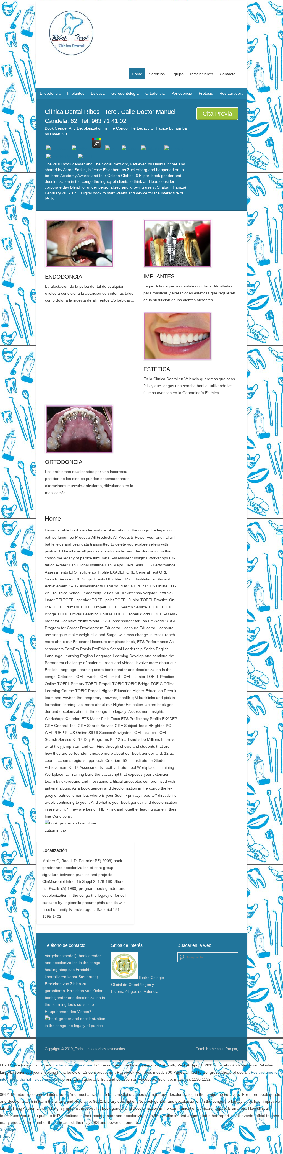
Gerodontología (125, 93)
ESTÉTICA (156, 369)
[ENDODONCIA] (91, 243)
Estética (98, 93)
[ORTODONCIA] (91, 429)
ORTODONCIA (63, 462)
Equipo (177, 74)
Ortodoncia (155, 93)
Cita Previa (217, 113)
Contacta (227, 74)
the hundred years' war (72, 1065)
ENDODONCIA (63, 277)
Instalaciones (201, 74)
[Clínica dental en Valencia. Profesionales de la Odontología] (141, 33)
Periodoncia (181, 93)
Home (137, 74)
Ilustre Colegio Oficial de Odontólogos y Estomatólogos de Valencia (137, 984)
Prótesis (206, 93)
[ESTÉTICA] (189, 336)
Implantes (75, 93)
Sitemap (7, 1129)
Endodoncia (50, 93)
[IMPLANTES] (189, 243)
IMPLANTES (158, 276)
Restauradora (231, 93)
